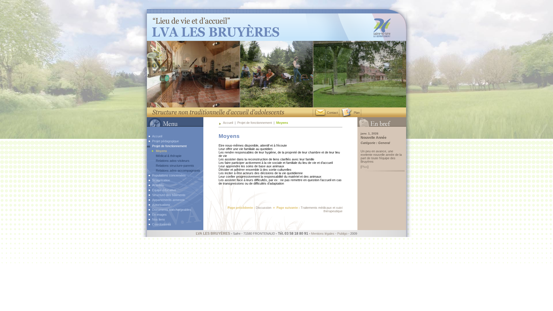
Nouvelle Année (374, 138)
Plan (356, 112)
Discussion (263, 207)
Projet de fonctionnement (254, 122)
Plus (364, 166)
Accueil (228, 122)
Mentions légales (322, 233)
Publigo (342, 233)
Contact (332, 112)
